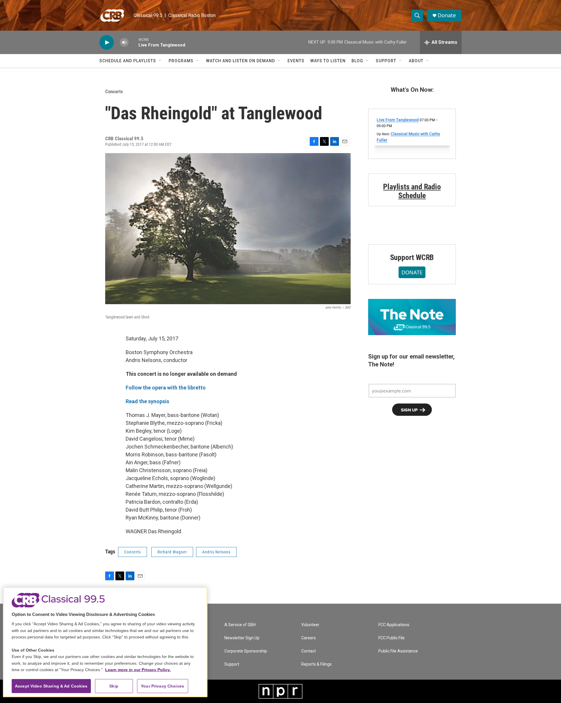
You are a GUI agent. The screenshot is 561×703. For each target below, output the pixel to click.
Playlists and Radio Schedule (412, 191)
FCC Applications (393, 625)
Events (296, 60)
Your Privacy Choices (162, 686)
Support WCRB (412, 257)
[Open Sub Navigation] (160, 60)
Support (386, 60)
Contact (308, 651)
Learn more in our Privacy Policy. (138, 669)
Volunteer (310, 625)
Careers (308, 638)
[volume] (124, 42)
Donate (447, 15)
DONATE (412, 272)
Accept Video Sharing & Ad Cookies (51, 686)
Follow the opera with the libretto (166, 388)
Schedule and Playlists (127, 60)
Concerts (114, 91)
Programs (181, 60)
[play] (106, 42)
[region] (105, 642)
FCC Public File (391, 638)
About (416, 60)
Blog (357, 60)
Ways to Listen (328, 60)
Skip (113, 686)
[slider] (133, 42)
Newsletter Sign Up (241, 638)
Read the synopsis (147, 401)
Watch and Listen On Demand (240, 60)
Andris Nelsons (216, 552)
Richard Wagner (172, 552)
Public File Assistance (398, 651)
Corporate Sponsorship (245, 651)
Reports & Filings (316, 664)
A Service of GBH (240, 625)
